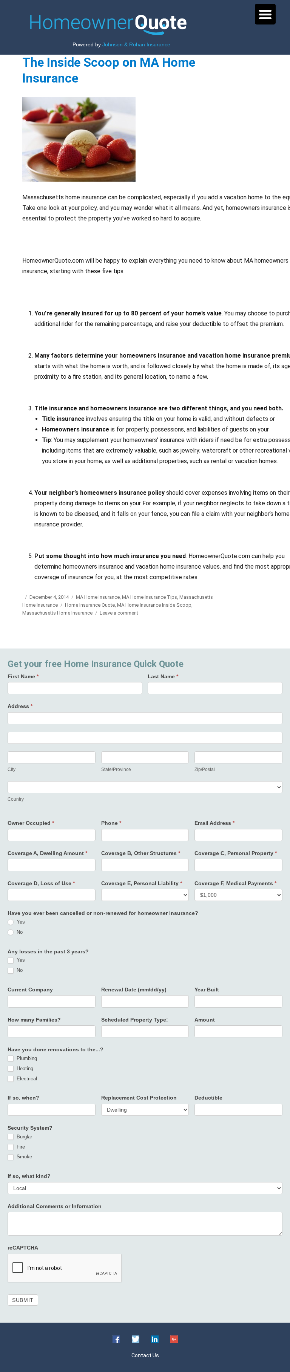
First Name (23, 676)
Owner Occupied (31, 823)
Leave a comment (119, 613)
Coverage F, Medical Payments (235, 883)
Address (20, 706)
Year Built (206, 990)
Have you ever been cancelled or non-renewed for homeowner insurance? (103, 913)
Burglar (23, 1137)
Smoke (23, 1156)
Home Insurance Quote (90, 605)
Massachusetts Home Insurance (57, 613)
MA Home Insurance (98, 597)
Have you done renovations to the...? (55, 1049)
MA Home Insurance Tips (149, 597)
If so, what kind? (29, 1176)
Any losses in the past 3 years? (48, 951)
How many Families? (34, 1020)
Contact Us (145, 1355)
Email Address (214, 823)
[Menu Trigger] (265, 14)
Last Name (163, 676)
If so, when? (23, 1098)
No (19, 932)
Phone (111, 823)
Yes (20, 922)
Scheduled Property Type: (134, 1020)
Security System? (30, 1128)
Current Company (30, 990)
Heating (24, 1068)
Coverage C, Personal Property (235, 853)
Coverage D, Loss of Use (41, 883)
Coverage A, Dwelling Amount (47, 853)
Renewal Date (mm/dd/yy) (134, 990)
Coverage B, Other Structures (140, 853)
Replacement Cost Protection (139, 1098)
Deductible (208, 1098)
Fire (20, 1147)
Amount (204, 1020)
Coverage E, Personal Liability (141, 883)
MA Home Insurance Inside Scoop (154, 605)
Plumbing (26, 1058)
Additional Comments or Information (55, 1206)
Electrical (26, 1078)
